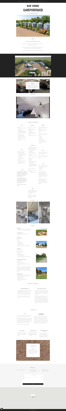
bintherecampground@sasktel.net (20, 369)
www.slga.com (20, 291)
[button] (50, 75)
